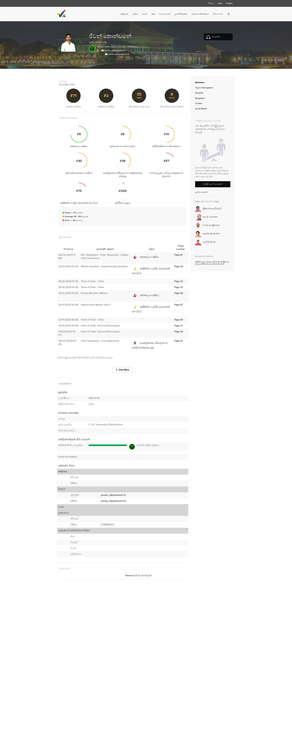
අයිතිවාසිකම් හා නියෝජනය (166, 146)
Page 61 (178, 341)
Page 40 (178, 293)
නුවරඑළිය (122, 47)
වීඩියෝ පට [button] (217, 14)
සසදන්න (216, 37)
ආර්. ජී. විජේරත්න (210, 217)
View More (123, 370)
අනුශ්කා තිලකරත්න (211, 233)
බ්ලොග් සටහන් (165, 14)
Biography (200, 98)
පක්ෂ (153, 14)
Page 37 (178, 325)
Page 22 (178, 281)
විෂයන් (144, 14)
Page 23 (178, 287)
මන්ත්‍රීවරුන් (124, 14)
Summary (199, 82)
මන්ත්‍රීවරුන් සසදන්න (213, 184)
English (229, 3)
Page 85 (178, 319)
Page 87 (178, 304)
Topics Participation (204, 88)
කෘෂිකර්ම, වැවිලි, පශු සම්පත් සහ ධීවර (78, 203)
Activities (199, 93)
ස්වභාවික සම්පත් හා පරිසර (79, 173)
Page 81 (178, 255)
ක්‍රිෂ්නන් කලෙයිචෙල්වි (212, 208)
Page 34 (178, 331)
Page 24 (178, 266)
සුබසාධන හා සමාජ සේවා (122, 146)
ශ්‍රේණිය (135, 14)
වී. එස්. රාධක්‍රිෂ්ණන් (211, 225)
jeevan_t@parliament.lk (115, 50)
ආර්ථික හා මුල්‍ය (122, 203)
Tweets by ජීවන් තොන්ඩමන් (138, 575)
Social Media (201, 109)
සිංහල (211, 3)
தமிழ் (220, 3)
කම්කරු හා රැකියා (79, 146)
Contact (198, 103)
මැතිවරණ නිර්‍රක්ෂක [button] (199, 14)
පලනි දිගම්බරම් (209, 242)
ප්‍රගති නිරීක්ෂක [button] (180, 14)
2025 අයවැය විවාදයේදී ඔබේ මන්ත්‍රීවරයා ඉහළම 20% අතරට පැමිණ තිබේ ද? (212, 263)
